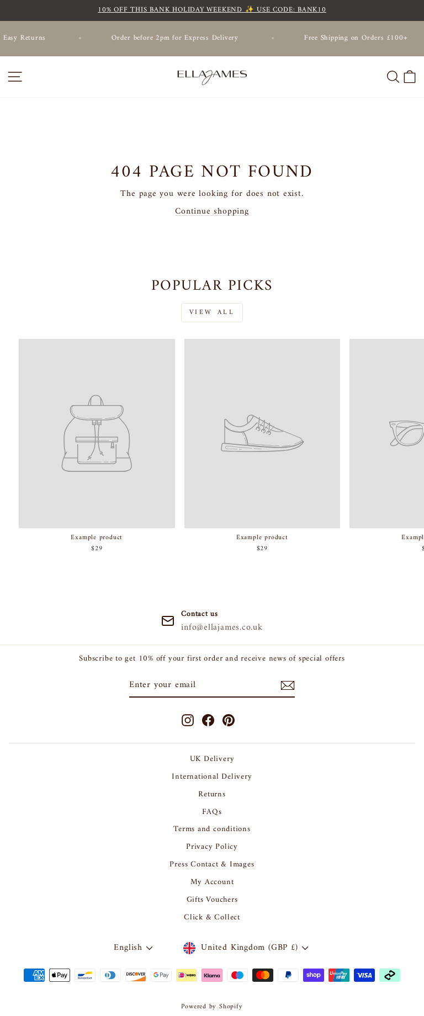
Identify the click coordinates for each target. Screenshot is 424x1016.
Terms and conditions (212, 829)
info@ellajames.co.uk (222, 627)
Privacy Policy (212, 847)
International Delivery (212, 777)
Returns (211, 794)
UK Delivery (212, 759)
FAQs (211, 812)
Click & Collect (212, 917)
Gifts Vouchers (212, 900)
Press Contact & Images (211, 864)
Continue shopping (211, 211)
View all (212, 312)
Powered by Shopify (211, 1007)
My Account (212, 882)
